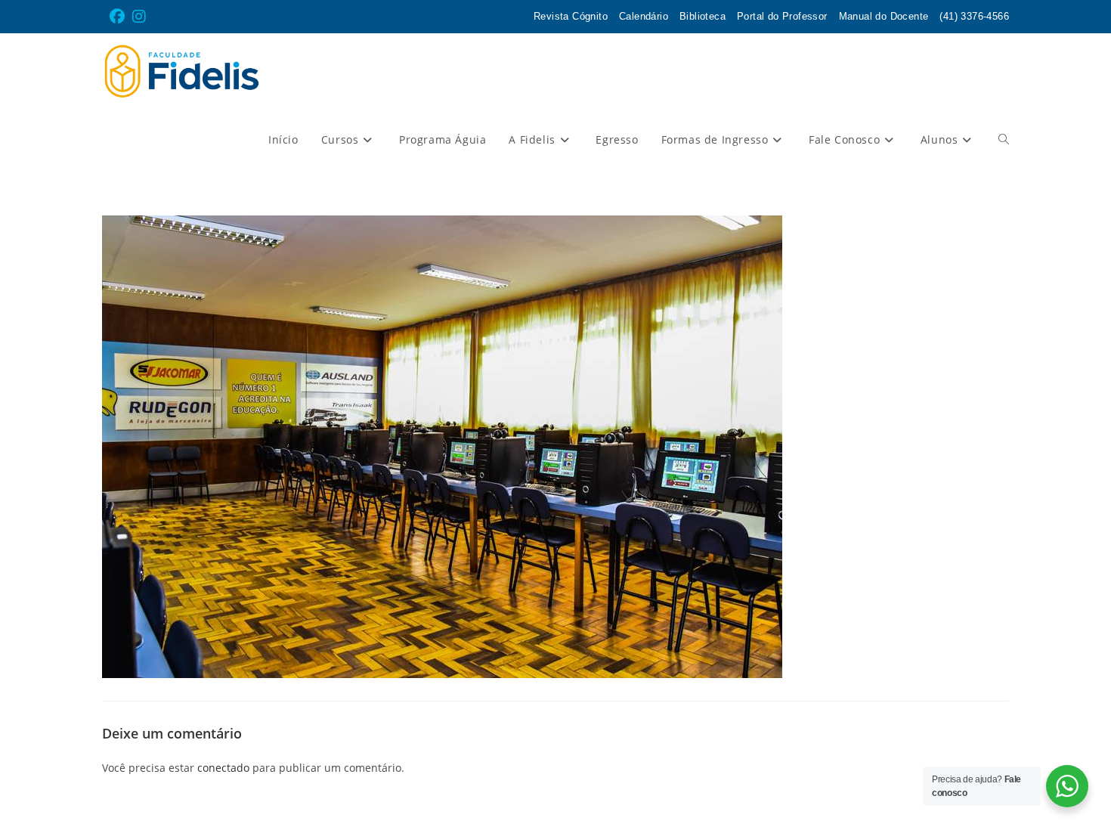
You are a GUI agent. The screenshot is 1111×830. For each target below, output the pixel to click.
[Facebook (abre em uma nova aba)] (119, 16)
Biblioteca (702, 16)
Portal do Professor (782, 16)
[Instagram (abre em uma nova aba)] (139, 16)
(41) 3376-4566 (974, 16)
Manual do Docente (884, 16)
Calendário (643, 16)
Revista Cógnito (571, 16)
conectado (223, 767)
